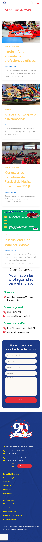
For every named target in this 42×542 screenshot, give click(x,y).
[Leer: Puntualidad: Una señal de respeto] (21, 220)
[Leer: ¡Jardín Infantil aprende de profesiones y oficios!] (21, 31)
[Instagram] (13, 465)
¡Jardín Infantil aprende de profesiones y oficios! (20, 56)
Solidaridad (8, 109)
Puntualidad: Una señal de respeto (17, 242)
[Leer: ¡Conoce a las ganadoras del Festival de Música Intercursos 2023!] (21, 152)
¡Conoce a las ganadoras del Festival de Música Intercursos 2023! (18, 179)
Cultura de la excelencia (11, 235)
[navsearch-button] (32, 3)
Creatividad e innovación (12, 47)
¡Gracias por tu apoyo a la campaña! (20, 117)
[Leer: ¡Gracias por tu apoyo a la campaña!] (21, 94)
